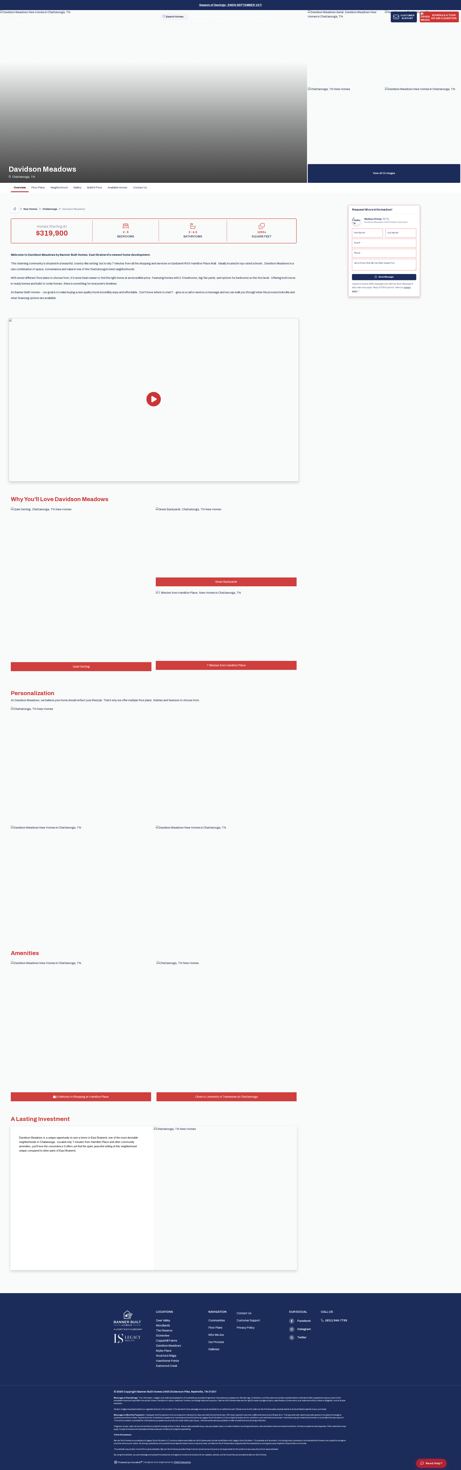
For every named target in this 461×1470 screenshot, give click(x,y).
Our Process (216, 1342)
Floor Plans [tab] (38, 187)
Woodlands (163, 1325)
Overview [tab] (20, 187)
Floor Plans (215, 1327)
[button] (154, 399)
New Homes (30, 209)
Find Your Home (202, 16)
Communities (216, 1320)
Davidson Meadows (168, 1345)
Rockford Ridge (166, 1355)
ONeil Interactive (182, 1462)
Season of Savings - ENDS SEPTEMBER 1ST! (230, 4)
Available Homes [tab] (117, 187)
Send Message (386, 277)
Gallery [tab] (77, 187)
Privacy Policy (245, 1327)
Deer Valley (163, 1320)
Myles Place (163, 1350)
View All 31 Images (384, 173)
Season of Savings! (260, 16)
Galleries (213, 1349)
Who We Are (216, 1334)
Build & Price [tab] (94, 187)
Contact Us (244, 1313)
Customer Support (248, 1320)
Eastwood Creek (166, 1365)
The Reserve (164, 1330)
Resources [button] (223, 16)
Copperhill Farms (166, 1340)
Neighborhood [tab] (59, 187)
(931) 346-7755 (336, 1320)
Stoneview (162, 1335)
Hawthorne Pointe (167, 1360)
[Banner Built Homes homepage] (127, 1318)
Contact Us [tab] (140, 187)
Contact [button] (239, 16)
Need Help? (434, 1463)
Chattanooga (49, 209)
